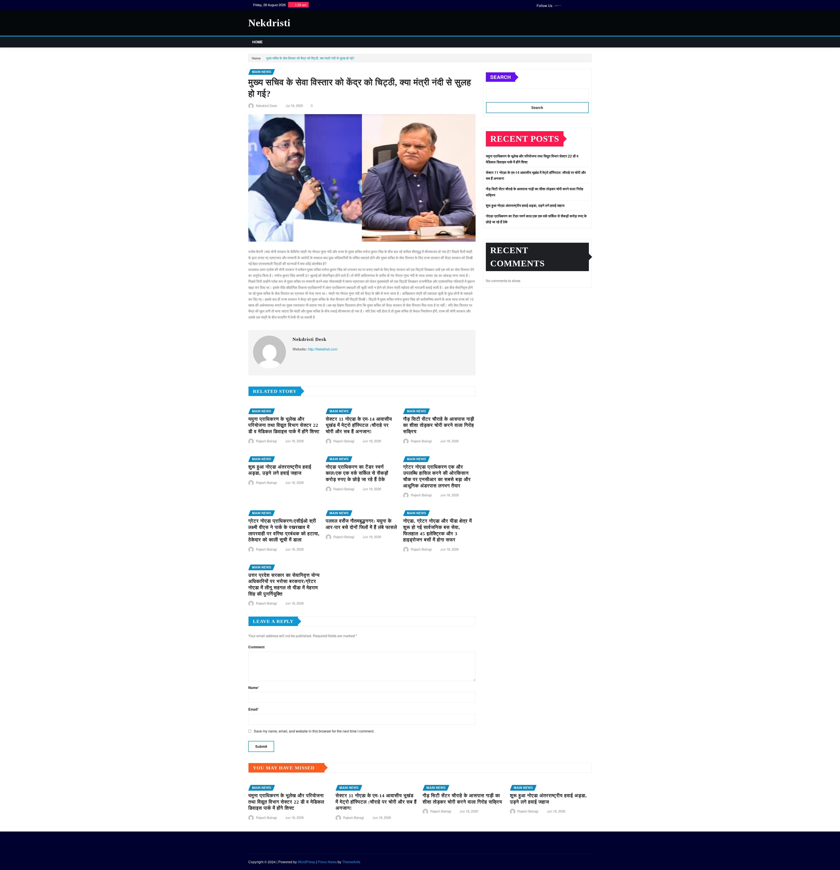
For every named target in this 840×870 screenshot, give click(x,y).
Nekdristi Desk (266, 105)
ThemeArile (351, 861)
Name (253, 687)
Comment (256, 646)
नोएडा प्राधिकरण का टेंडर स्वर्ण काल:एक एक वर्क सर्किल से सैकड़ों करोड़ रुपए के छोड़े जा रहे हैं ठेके (357, 473)
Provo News (327, 861)
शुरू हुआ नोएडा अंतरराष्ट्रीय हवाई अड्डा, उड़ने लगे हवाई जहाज (525, 205)
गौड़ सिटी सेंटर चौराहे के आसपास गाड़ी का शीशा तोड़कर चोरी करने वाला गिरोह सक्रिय (438, 425)
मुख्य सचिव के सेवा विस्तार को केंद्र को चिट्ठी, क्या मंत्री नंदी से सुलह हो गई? (310, 58)
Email (253, 709)
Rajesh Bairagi (266, 441)
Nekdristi (269, 22)
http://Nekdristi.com (322, 349)
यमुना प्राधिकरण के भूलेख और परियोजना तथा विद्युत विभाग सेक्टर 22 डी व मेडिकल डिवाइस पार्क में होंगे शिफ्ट (284, 425)
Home (257, 41)
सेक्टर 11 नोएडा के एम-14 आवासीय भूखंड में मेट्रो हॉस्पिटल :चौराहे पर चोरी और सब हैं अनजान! (359, 425)
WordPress (306, 861)
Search (500, 76)
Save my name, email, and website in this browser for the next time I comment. (314, 731)
